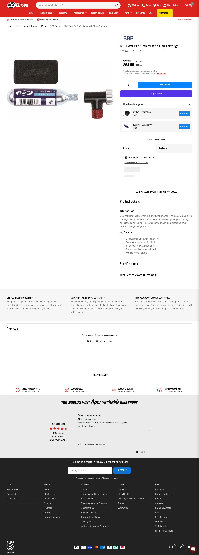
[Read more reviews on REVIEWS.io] (58, 441)
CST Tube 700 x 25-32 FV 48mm (142, 112)
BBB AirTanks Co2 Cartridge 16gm (142, 125)
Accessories (22, 26)
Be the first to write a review (99, 341)
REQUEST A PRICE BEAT (156, 139)
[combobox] (78, 5)
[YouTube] (189, 547)
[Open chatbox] (193, 549)
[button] (99, 341)
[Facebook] (172, 547)
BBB (126, 50)
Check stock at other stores (136, 163)
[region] (111, 430)
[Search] (116, 5)
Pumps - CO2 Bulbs (50, 26)
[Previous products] (183, 105)
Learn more (161, 74)
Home (10, 26)
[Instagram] (181, 547)
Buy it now (156, 93)
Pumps (34, 26)
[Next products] (189, 105)
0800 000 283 (172, 192)
